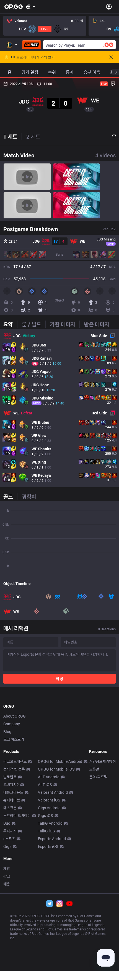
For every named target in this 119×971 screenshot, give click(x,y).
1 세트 (10, 136)
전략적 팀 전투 (14, 769)
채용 (6, 884)
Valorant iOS (49, 800)
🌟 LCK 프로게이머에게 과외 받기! (29, 57)
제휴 (6, 868)
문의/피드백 (98, 776)
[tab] (10, 324)
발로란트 (10, 776)
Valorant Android (53, 792)
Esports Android (52, 838)
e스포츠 (9, 838)
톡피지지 (10, 831)
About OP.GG (14, 716)
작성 (59, 678)
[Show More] (30, 6)
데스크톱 (10, 807)
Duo (6, 823)
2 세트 (33, 136)
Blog (7, 731)
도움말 (94, 769)
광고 (6, 876)
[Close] (111, 57)
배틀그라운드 (13, 792)
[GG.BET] (31, 44)
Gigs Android (49, 807)
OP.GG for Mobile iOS (56, 769)
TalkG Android (50, 823)
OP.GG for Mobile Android (60, 761)
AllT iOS (45, 784)
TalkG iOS (46, 831)
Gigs (7, 846)
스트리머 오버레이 (17, 815)
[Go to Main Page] (13, 6)
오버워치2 (11, 784)
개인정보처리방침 (102, 761)
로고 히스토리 (13, 739)
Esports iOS (48, 846)
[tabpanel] (59, 408)
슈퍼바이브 (11, 800)
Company (11, 723)
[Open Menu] (109, 6)
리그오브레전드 (15, 761)
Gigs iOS (45, 815)
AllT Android (49, 776)
